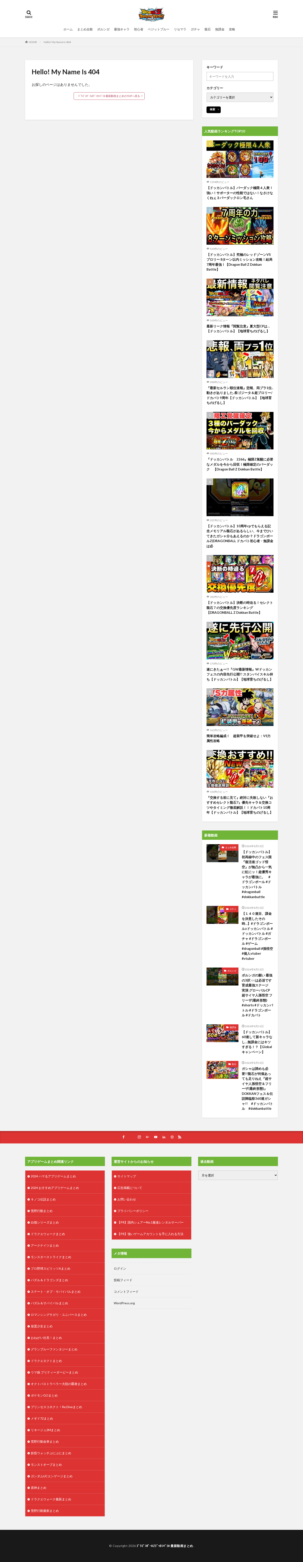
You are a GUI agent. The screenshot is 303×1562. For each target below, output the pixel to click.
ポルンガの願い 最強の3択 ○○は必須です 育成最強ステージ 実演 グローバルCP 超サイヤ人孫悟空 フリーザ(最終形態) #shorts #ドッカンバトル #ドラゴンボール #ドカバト (257, 995)
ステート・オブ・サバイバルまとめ (56, 1291)
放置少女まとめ (42, 1326)
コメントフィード (126, 1291)
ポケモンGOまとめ (44, 1395)
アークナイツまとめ (45, 1245)
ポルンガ (103, 29)
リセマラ (180, 29)
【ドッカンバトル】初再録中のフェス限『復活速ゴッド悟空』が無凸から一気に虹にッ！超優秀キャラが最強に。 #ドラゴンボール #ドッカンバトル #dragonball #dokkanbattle (257, 874)
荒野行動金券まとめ (45, 1441)
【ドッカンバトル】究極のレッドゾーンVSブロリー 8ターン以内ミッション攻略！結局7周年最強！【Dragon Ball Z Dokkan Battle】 (239, 261)
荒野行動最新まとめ (45, 1511)
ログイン (120, 1268)
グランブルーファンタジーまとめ (54, 1349)
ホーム (68, 29)
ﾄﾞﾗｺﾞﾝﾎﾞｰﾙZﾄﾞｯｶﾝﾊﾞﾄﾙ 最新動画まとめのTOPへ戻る (109, 96)
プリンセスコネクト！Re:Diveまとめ (56, 1407)
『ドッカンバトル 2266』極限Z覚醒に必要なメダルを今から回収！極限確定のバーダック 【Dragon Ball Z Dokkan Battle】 (240, 464)
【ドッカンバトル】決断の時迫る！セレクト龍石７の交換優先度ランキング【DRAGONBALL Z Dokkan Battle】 (240, 607)
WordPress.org (124, 1303)
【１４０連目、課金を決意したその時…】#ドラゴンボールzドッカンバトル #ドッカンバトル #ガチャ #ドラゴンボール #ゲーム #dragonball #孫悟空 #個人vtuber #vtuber (257, 935)
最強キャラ (122, 29)
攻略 (232, 29)
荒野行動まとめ (42, 1211)
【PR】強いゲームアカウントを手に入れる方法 (150, 1234)
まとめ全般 (85, 29)
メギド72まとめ (42, 1418)
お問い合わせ (126, 1199)
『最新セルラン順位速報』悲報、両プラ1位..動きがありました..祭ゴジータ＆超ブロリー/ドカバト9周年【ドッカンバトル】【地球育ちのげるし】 (240, 395)
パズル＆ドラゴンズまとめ (49, 1280)
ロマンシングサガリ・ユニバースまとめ (59, 1314)
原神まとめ (38, 1487)
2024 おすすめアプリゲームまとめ (55, 1188)
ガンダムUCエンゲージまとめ (52, 1476)
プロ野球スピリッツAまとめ (50, 1268)
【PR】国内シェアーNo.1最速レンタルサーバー (150, 1222)
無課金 (219, 29)
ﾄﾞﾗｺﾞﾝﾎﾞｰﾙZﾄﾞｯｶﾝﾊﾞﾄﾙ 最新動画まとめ (165, 1546)
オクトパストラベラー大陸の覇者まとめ (59, 1384)
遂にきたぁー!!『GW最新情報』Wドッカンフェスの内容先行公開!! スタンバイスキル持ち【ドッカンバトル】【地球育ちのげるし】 (240, 674)
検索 (212, 109)
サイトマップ (126, 1176)
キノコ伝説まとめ (43, 1199)
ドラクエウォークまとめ (48, 1234)
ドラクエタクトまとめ (46, 1361)
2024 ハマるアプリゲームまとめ (53, 1176)
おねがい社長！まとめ (46, 1338)
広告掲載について (129, 1188)
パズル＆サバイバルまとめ (49, 1303)
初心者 (138, 29)
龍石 (208, 29)
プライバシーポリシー (132, 1211)
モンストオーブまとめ (46, 1464)
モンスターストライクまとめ (51, 1257)
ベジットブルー (158, 29)
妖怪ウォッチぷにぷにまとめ (51, 1453)
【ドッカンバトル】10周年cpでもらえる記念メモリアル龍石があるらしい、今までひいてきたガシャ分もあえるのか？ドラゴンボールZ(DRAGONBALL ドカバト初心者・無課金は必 (240, 536)
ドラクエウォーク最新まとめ (51, 1499)
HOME (33, 42)
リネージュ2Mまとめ (45, 1430)
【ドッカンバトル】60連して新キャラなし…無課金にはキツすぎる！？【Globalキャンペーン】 (257, 1042)
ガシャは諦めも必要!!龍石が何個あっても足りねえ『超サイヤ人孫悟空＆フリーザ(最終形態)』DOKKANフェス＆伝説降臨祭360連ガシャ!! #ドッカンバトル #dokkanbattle (257, 1088)
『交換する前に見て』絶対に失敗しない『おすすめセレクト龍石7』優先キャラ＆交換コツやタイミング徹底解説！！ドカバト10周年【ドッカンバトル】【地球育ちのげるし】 (240, 804)
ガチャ (195, 29)
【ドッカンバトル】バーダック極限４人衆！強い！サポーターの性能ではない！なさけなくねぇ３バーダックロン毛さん (240, 193)
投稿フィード (123, 1280)
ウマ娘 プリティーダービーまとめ (54, 1372)
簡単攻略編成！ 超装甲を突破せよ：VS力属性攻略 (239, 738)
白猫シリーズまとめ (45, 1222)
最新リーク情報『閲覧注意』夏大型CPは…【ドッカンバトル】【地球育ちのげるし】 (238, 328)
